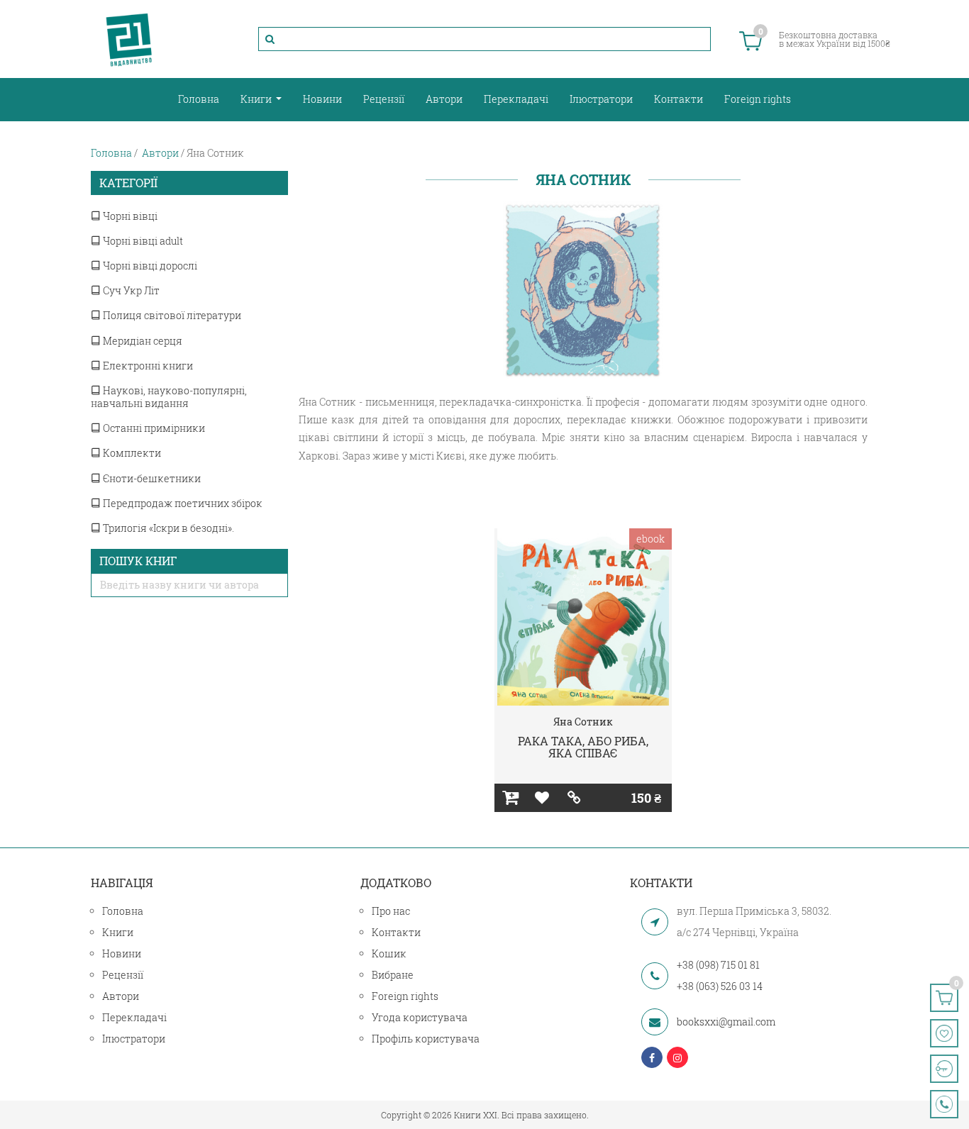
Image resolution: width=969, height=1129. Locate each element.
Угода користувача (419, 1017)
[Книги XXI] (129, 39)
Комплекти (131, 453)
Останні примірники (153, 428)
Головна (198, 99)
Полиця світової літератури (171, 315)
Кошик (389, 953)
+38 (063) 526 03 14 (720, 986)
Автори (444, 99)
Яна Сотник (583, 721)
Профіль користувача (426, 1038)
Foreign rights (757, 99)
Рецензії (383, 99)
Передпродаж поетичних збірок (181, 503)
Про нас (391, 911)
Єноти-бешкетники (151, 478)
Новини (322, 99)
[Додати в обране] (542, 798)
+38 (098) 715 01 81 (718, 965)
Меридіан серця (141, 340)
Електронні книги (147, 365)
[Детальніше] (574, 798)
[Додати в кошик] (510, 798)
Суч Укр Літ (130, 290)
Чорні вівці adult (142, 241)
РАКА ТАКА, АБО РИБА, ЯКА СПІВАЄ (583, 747)
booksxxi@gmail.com (726, 1021)
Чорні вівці (129, 216)
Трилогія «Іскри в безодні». (167, 528)
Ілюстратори (601, 99)
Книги (257, 99)
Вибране (393, 974)
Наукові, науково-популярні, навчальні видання (169, 397)
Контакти (678, 99)
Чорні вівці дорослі (149, 265)
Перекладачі (516, 99)
